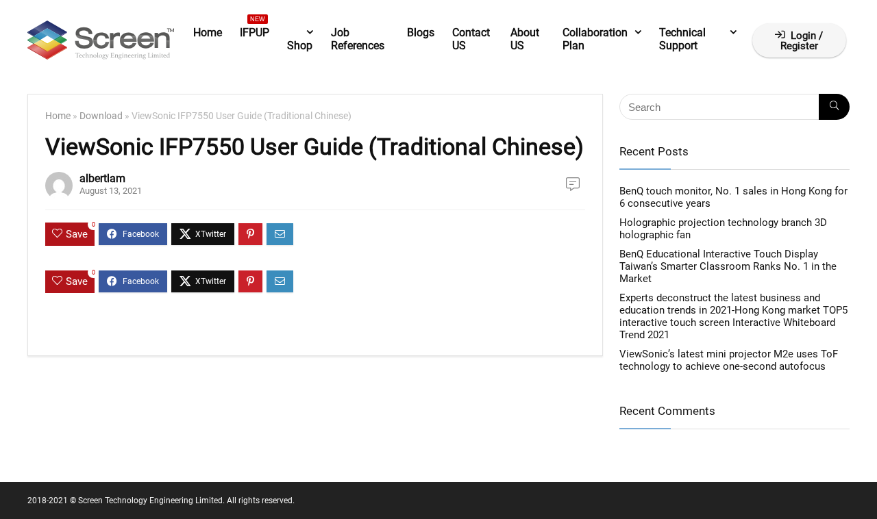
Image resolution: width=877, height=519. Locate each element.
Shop (299, 45)
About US (524, 39)
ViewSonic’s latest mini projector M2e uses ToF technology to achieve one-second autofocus (728, 360)
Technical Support (682, 39)
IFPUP (254, 30)
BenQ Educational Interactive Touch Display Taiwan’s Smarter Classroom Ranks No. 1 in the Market (728, 266)
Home (207, 32)
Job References (357, 39)
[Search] (834, 107)
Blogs (420, 32)
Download (101, 116)
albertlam (102, 178)
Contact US (471, 39)
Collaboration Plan (595, 39)
